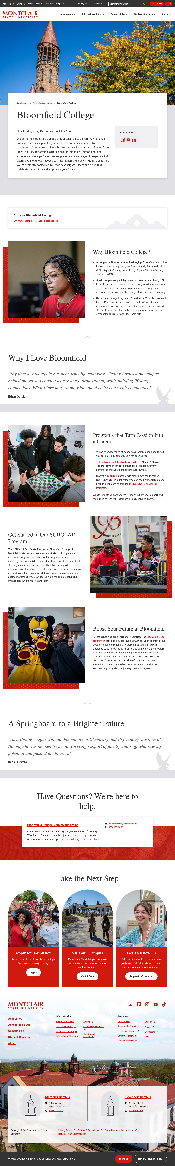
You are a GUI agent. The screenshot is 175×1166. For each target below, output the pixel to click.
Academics (66, 14)
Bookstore (150, 1032)
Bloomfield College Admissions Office (52, 825)
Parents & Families (65, 1021)
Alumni (86, 1022)
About (165, 14)
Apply (168, 4)
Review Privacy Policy (150, 1158)
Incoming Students (65, 1031)
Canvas (148, 1022)
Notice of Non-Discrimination (72, 1134)
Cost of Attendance (127, 1040)
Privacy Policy (65, 1130)
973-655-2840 (116, 827)
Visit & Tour (87, 976)
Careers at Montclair (127, 1036)
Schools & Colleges (42, 103)
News (30, 4)
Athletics (7, 4)
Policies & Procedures (88, 1130)
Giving (19, 4)
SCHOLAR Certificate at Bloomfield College (36, 221)
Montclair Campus (57, 1097)
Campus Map (124, 1021)
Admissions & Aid (92, 14)
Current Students (64, 1026)
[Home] (20, 14)
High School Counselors (89, 1035)
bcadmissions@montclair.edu (123, 824)
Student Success (143, 14)
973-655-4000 (56, 1110)
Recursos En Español (55, 4)
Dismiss (123, 1158)
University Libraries (127, 1031)
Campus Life (117, 14)
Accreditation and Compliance (119, 1130)
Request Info (156, 4)
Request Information (141, 976)
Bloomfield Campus (138, 1097)
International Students (67, 1036)
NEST (148, 1026)
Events (39, 4)
